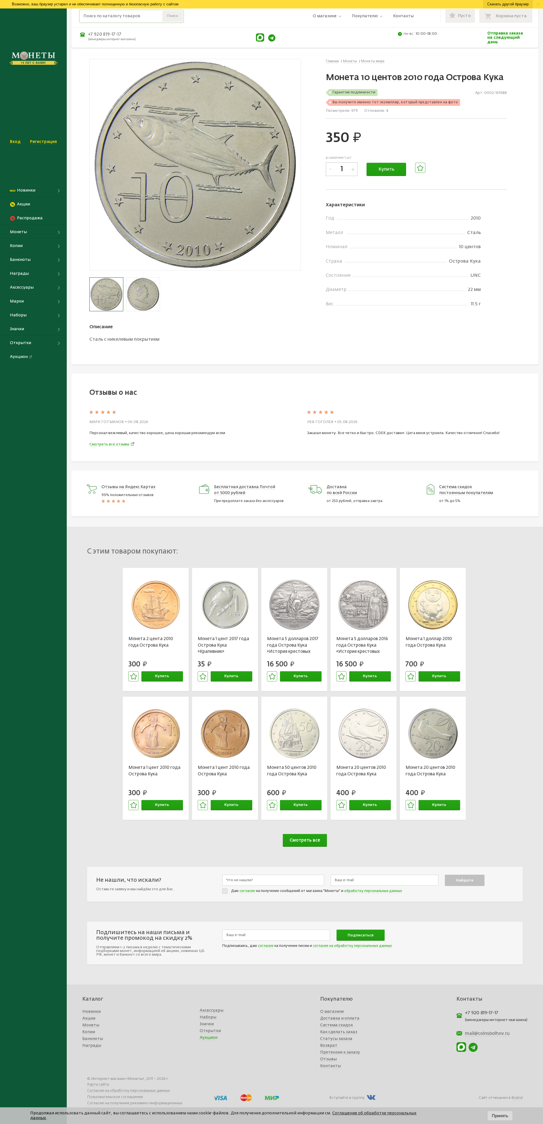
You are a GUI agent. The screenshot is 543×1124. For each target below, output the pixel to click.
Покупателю (365, 16)
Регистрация (43, 142)
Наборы (208, 1017)
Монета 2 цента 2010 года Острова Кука (150, 642)
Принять (500, 1115)
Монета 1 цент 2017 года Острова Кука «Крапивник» (223, 645)
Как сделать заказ (338, 1032)
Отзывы (328, 1059)
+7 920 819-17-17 (104, 34)
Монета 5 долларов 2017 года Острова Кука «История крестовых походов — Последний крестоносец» (292, 646)
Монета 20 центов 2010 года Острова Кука (361, 770)
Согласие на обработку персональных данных (128, 1091)
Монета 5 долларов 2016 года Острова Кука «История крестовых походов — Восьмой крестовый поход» (362, 646)
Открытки (210, 1031)
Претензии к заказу (340, 1052)
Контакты (403, 16)
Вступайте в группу (347, 1098)
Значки (207, 1024)
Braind (517, 1098)
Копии (88, 1032)
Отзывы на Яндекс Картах (129, 487)
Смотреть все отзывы (109, 444)
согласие (247, 891)
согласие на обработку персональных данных (352, 946)
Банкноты (92, 1039)
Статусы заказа (336, 1039)
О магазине (325, 16)
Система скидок (336, 1025)
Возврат (328, 1046)
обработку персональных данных (373, 891)
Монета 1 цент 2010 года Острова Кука (154, 770)
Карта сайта (98, 1084)
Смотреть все (305, 840)
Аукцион (208, 1038)
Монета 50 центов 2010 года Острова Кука (291, 770)
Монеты (90, 1025)
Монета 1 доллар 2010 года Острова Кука (429, 642)
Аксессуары (211, 1011)
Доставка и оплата (339, 1018)
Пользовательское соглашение (115, 1097)
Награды (91, 1046)
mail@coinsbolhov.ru (487, 1033)
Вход (15, 142)
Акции (88, 1018)
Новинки (91, 1012)
